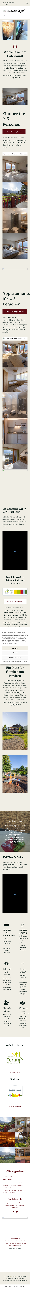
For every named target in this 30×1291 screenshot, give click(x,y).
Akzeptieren (15, 648)
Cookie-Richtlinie (6, 661)
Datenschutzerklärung (16, 661)
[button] (27, 629)
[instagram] (27, 3)
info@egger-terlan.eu (8, 4)
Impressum (25, 661)
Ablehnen (15, 653)
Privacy (11, 1276)
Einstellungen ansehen (15, 657)
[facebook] (24, 3)
